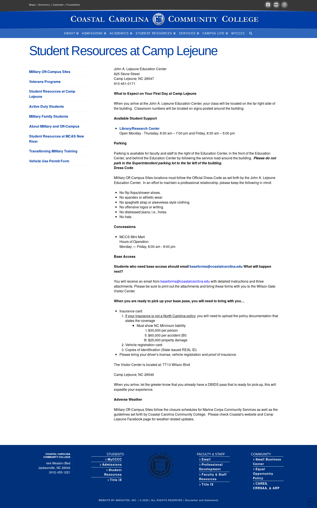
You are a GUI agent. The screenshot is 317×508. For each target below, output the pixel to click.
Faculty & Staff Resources (213, 476)
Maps (33, 4)
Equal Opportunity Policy (263, 473)
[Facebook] (268, 4)
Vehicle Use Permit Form (49, 160)
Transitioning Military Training (53, 151)
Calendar (59, 4)
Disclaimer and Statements (201, 500)
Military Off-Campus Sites (49, 71)
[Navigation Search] (250, 33)
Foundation (73, 4)
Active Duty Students (46, 106)
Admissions (112, 464)
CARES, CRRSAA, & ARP (266, 485)
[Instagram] (284, 4)
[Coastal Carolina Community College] (158, 19)
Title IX (116, 480)
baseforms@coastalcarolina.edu (216, 266)
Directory (45, 4)
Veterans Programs (45, 81)
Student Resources (113, 472)
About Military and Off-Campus (54, 126)
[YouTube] (276, 4)
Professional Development (211, 466)
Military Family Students (48, 116)
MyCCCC (115, 459)
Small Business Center (267, 461)
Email (206, 459)
